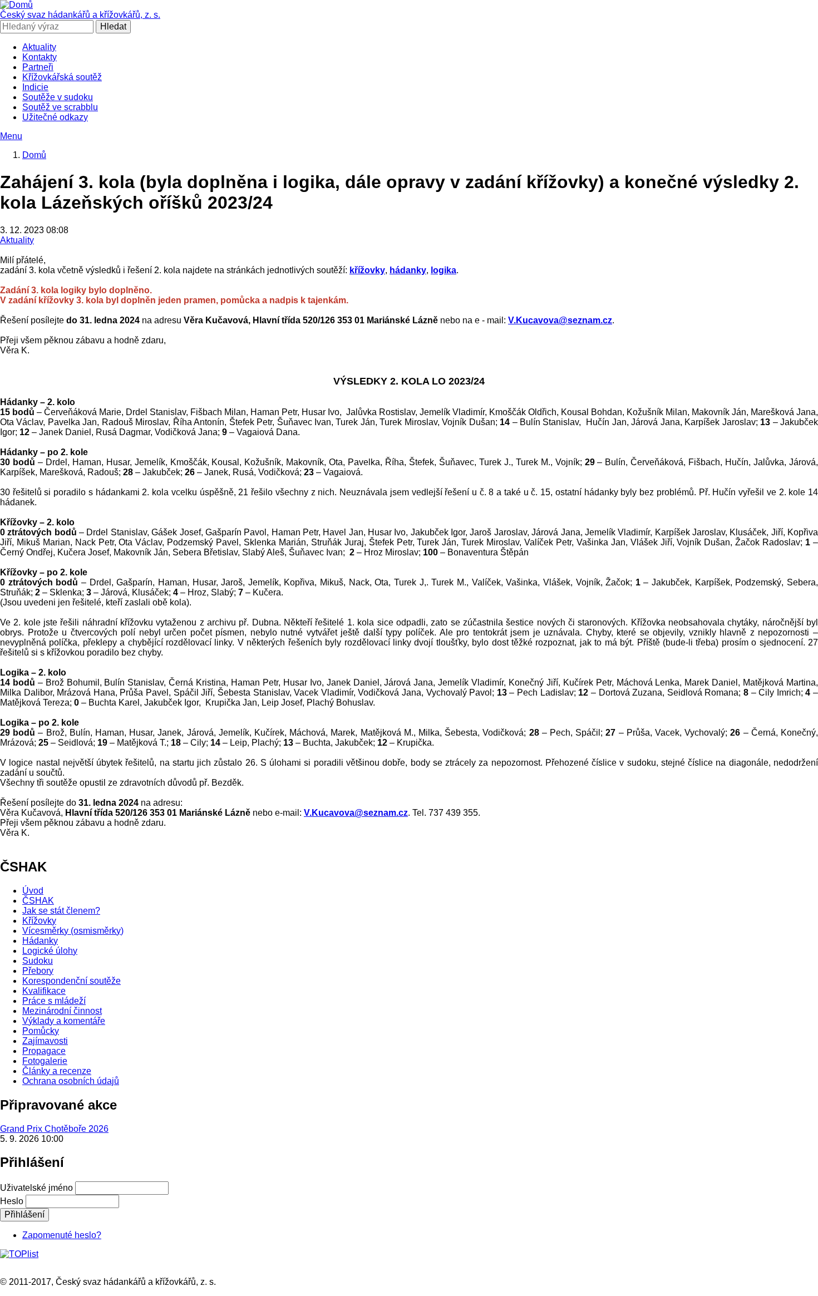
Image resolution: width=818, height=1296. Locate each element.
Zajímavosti (45, 1041)
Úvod (32, 890)
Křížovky (39, 920)
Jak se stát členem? (61, 910)
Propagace (44, 1051)
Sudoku (37, 960)
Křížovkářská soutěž (62, 77)
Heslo (11, 1201)
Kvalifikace (44, 991)
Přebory (37, 970)
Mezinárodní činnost (62, 1011)
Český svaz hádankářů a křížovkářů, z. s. (80, 14)
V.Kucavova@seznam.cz (560, 320)
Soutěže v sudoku (57, 97)
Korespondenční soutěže (71, 980)
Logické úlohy (49, 950)
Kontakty (39, 57)
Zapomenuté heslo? (61, 1235)
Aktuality (39, 47)
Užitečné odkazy (55, 117)
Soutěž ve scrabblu (60, 107)
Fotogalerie (44, 1061)
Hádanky (40, 940)
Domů (34, 155)
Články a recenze (56, 1071)
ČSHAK (38, 900)
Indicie (35, 87)
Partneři (37, 67)
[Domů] (16, 4)
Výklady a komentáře (63, 1021)
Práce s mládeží (54, 1001)
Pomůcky (40, 1031)
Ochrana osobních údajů (70, 1081)
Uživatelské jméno (36, 1187)
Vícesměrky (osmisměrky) (73, 930)
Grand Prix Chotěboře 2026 (54, 1129)
